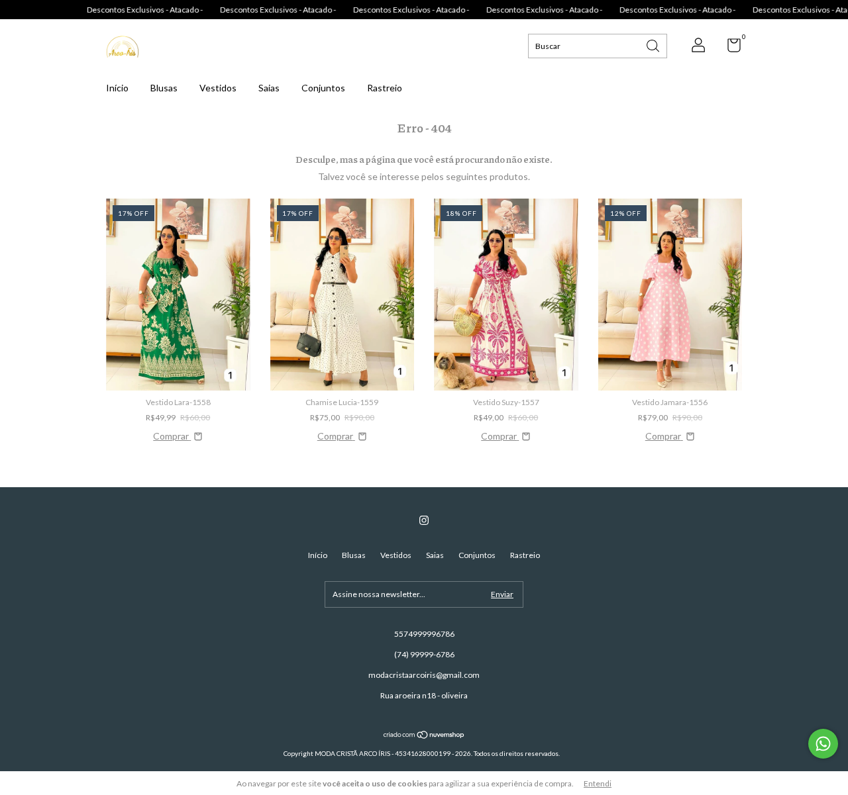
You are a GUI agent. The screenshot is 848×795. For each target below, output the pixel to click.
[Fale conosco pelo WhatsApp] (823, 744)
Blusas (164, 87)
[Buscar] (654, 45)
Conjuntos (323, 87)
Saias (269, 87)
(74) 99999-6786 (424, 654)
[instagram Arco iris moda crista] (424, 520)
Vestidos (218, 87)
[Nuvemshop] (424, 735)
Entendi (597, 783)
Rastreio (384, 87)
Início (117, 87)
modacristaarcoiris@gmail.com (424, 675)
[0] (729, 48)
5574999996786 (424, 634)
